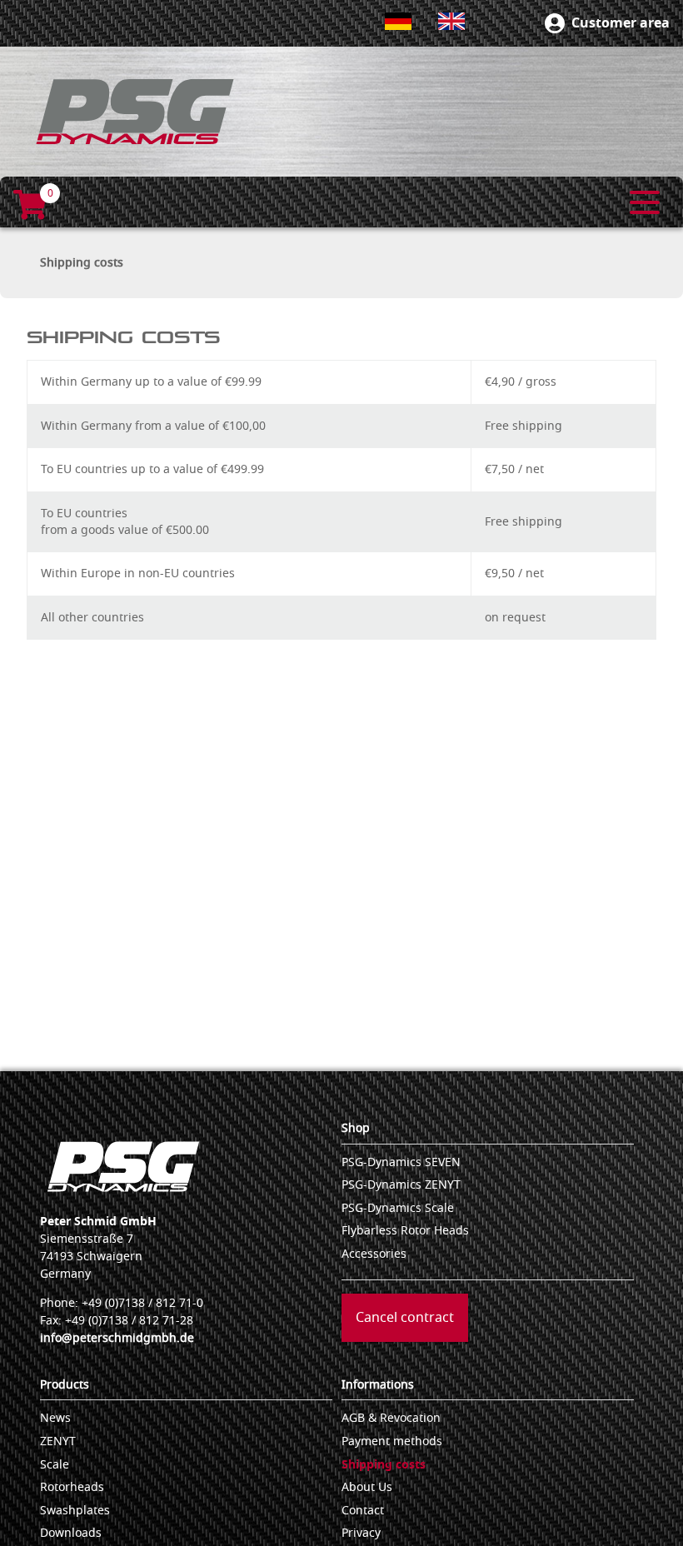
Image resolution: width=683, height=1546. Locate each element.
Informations (378, 1385)
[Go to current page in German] (398, 21)
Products (64, 1385)
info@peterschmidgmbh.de (117, 1338)
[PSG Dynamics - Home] (135, 111)
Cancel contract (405, 1318)
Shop (356, 1128)
